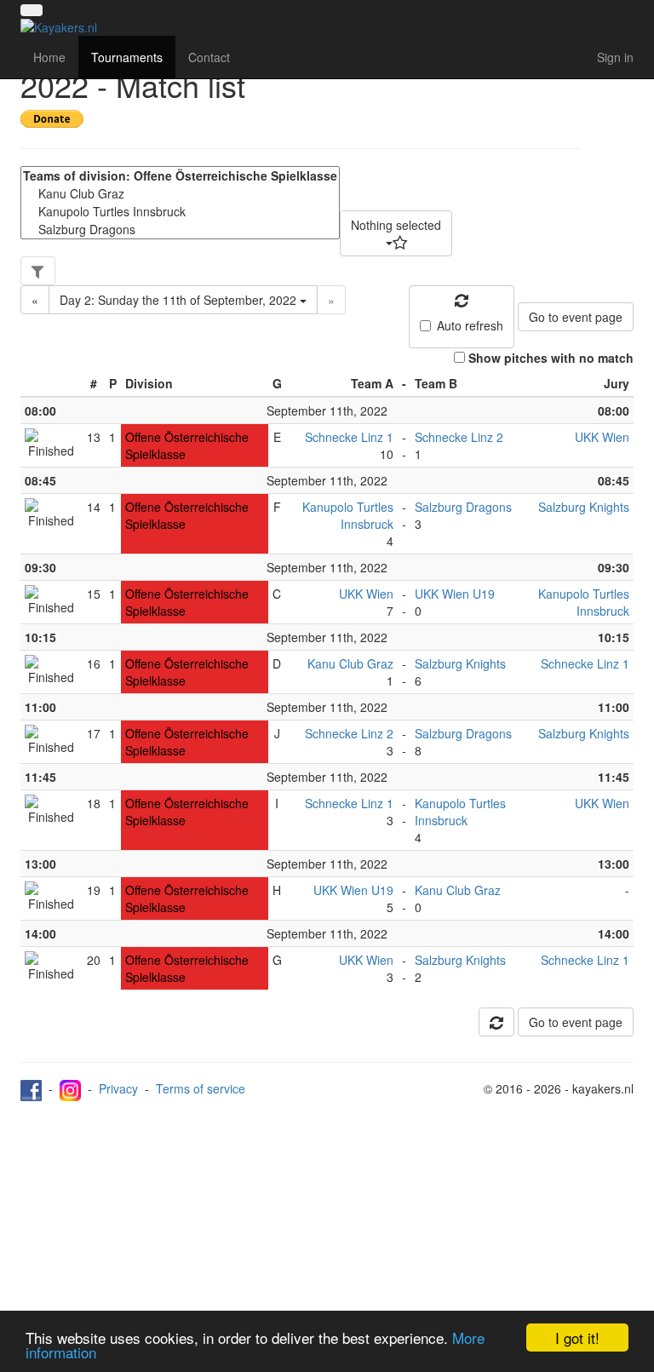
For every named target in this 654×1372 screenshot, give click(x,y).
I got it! (577, 1337)
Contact (209, 57)
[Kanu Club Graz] (180, 194)
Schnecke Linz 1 (349, 436)
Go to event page (575, 316)
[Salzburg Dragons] (180, 229)
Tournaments (127, 57)
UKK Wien (602, 436)
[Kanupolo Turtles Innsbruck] (180, 212)
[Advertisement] (327, 1229)
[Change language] (31, 10)
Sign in (615, 57)
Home (49, 57)
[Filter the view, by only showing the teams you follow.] (37, 270)
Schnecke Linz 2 (459, 436)
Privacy (118, 1088)
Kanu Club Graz (350, 663)
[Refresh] (496, 1021)
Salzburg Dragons (463, 506)
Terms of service (200, 1088)
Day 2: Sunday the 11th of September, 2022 (180, 299)
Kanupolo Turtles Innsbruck (347, 515)
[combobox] (396, 233)
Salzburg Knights (583, 506)
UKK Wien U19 (455, 593)
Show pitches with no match (551, 357)
